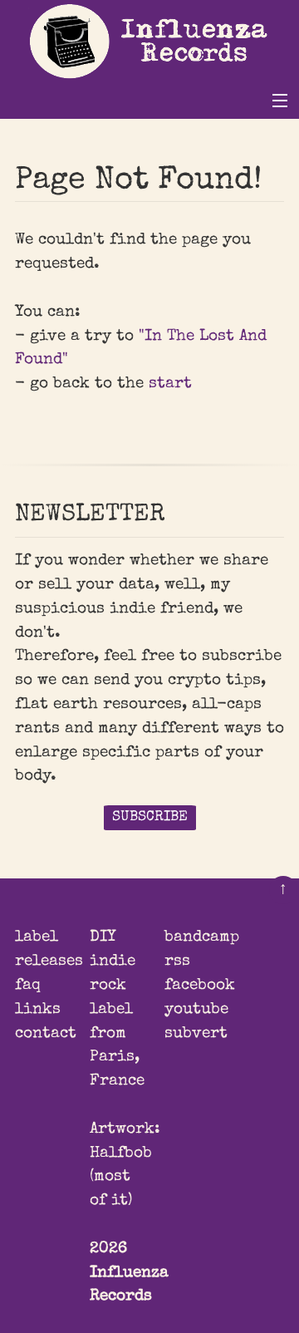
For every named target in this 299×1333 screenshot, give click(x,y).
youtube (196, 1009)
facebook (199, 985)
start (170, 384)
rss (177, 961)
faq (28, 985)
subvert (196, 1034)
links (38, 1009)
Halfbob (121, 1153)
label (36, 937)
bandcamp (201, 937)
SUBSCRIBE (150, 817)
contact (45, 1034)
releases (49, 961)
